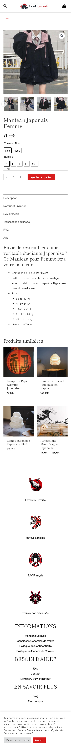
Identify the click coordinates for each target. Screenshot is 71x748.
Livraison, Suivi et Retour (35, 678)
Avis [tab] (5, 237)
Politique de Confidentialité (35, 646)
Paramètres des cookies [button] (17, 740)
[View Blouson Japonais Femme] (61, 104)
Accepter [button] (39, 740)
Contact (35, 673)
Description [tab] (10, 198)
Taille (7, 156)
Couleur (8, 143)
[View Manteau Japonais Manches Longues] (44, 104)
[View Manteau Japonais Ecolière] (27, 104)
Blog (35, 696)
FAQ (35, 668)
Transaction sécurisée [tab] (16, 222)
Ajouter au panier (41, 177)
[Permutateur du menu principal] (7, 17)
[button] (5, 6)
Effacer (7, 168)
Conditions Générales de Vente (35, 641)
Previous (4, 104)
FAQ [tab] (5, 229)
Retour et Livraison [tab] (14, 206)
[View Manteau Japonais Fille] (11, 104)
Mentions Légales (35, 635)
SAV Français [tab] (11, 214)
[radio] (7, 150)
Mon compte (35, 701)
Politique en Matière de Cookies (35, 651)
